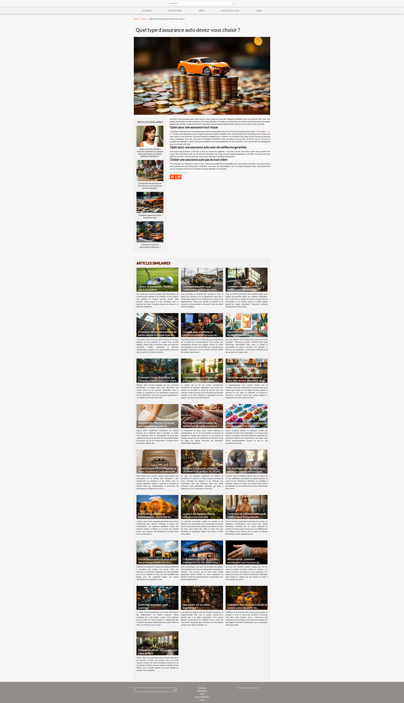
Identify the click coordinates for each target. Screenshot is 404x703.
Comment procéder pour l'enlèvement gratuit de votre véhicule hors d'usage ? (199, 289)
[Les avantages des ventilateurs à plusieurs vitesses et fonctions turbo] (247, 461)
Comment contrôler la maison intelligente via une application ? (201, 561)
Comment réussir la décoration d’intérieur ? (150, 245)
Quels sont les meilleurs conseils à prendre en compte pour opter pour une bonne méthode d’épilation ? (150, 152)
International (175, 11)
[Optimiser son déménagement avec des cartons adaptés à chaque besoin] (247, 370)
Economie (146, 11)
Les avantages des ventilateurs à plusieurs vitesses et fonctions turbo (246, 471)
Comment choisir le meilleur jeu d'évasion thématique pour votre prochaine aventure (157, 380)
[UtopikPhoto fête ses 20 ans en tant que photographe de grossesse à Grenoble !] (157, 416)
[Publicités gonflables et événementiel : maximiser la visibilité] (157, 507)
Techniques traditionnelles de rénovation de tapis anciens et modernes (200, 426)
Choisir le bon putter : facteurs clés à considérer (155, 288)
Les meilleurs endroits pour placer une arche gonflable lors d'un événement (157, 562)
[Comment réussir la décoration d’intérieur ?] (149, 232)
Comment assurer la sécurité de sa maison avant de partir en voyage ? (247, 607)
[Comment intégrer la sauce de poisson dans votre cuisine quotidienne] (202, 370)
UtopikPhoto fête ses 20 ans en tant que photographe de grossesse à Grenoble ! (156, 426)
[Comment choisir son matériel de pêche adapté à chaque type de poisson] (157, 325)
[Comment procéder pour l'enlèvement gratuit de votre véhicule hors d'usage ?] (202, 280)
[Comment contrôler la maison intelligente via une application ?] (202, 552)
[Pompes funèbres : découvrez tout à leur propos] (157, 643)
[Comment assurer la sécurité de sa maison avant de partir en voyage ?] (247, 598)
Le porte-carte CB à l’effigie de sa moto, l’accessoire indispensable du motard (157, 471)
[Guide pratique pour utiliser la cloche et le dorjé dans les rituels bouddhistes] (202, 461)
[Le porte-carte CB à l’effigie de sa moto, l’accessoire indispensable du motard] (157, 461)
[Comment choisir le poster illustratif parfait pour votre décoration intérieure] (247, 325)
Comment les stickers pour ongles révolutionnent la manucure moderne (246, 426)
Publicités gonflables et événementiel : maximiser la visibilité (154, 517)
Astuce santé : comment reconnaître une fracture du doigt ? (243, 562)
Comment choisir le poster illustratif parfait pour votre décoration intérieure (243, 335)
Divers (259, 11)
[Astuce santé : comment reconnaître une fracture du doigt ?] (247, 552)
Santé (201, 11)
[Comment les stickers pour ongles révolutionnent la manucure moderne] (247, 416)
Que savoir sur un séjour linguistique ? (197, 606)
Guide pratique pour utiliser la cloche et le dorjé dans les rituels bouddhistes (201, 471)
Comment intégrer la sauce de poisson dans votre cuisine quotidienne (200, 380)
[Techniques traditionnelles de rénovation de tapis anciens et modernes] (202, 416)
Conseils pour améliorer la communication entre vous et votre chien (200, 335)
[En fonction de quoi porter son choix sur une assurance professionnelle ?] (149, 170)
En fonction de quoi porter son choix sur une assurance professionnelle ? (150, 185)
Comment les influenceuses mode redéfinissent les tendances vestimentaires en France (246, 517)
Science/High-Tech (230, 11)
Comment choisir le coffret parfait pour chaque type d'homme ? (242, 289)
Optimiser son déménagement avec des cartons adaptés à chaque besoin (247, 380)
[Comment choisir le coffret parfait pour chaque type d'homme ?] (247, 280)
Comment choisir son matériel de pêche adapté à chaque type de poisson (157, 335)
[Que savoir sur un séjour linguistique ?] (202, 598)
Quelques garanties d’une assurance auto (149, 216)
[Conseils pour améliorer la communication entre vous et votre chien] (202, 325)
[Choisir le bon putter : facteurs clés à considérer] (157, 280)
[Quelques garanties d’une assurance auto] (149, 202)
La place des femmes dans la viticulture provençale (199, 515)
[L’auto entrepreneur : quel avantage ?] (157, 598)
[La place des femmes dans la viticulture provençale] (202, 507)
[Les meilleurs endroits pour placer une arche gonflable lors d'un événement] (157, 552)
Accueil (136, 19)
